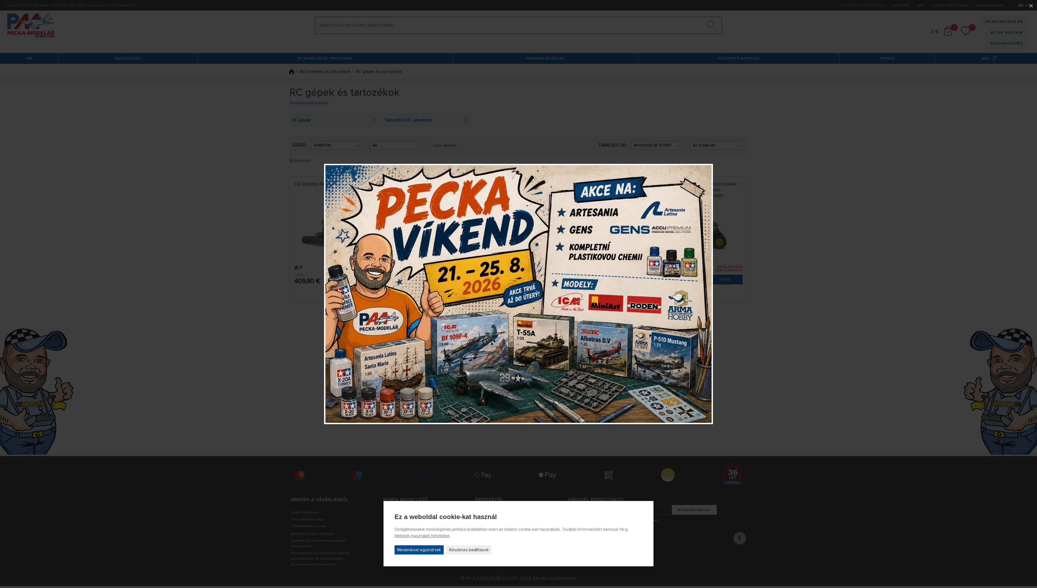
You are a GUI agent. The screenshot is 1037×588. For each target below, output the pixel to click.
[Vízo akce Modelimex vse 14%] (518, 294)
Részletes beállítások (469, 550)
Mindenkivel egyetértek (419, 550)
